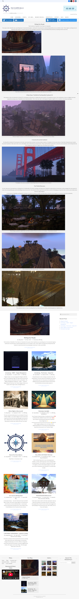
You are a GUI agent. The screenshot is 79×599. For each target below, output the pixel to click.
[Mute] (15, 578)
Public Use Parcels (14, 536)
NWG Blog (40, 339)
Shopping (19, 536)
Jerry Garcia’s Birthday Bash (16, 495)
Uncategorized (43, 414)
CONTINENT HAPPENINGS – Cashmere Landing (16, 533)
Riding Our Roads (30, 338)
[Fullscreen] (17, 578)
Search (73, 562)
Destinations (36, 339)
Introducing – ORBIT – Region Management (15, 373)
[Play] (3, 578)
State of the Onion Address (15, 455)
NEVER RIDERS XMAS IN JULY (43, 495)
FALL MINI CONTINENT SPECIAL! (43, 455)
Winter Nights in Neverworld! (16, 411)
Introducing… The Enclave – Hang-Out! (43, 373)
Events (24, 497)
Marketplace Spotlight (43, 411)
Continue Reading (29, 347)
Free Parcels (25, 535)
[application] (10, 574)
